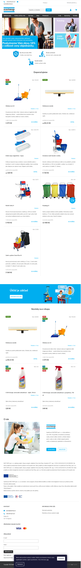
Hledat (48, 10)
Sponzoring (51, 449)
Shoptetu (75, 564)
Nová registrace (7, 555)
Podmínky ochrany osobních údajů (50, 513)
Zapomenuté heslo (8, 557)
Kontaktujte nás (16, 296)
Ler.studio (68, 564)
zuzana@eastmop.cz (11, 510)
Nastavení (20, 564)
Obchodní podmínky (71, 2)
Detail (72, 122)
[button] (6, 33)
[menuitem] (7, 16)
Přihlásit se (8, 551)
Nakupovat (62, 449)
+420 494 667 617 (10, 513)
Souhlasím (61, 558)
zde (47, 559)
